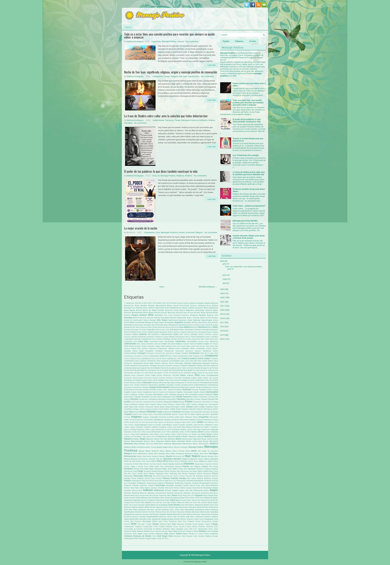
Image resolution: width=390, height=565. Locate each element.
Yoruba (158, 538)
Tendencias (173, 521)
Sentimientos (213, 507)
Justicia (154, 427)
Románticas (175, 498)
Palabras (180, 176)
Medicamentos (204, 444)
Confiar (215, 351)
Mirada (150, 454)
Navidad (177, 459)
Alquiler (164, 313)
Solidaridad (171, 514)
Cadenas (143, 334)
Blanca (158, 330)
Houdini (135, 414)
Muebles (162, 456)
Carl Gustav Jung (188, 339)
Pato (178, 471)
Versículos (128, 534)
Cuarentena (145, 358)
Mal (161, 439)
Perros (215, 473)
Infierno (195, 417)
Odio (141, 464)
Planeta (127, 478)
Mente (148, 451)
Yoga (153, 538)
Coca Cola (214, 346)
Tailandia (189, 519)
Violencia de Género (142, 536)
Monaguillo (180, 454)
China (131, 346)
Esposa (126, 395)
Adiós (167, 308)
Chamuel (192, 344)
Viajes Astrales (149, 534)
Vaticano (158, 531)
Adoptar (185, 308)
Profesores (179, 483)
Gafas (188, 404)
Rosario (187, 498)
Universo (166, 529)
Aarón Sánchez (184, 303)
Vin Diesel (199, 534)
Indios (182, 417)
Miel (199, 451)
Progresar (187, 483)
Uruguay (179, 529)
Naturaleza (168, 459)
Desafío (126, 366)
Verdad (215, 531)
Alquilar (158, 313)
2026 (222, 261)
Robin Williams (142, 498)
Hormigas (206, 412)
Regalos (175, 490)
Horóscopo (214, 412)
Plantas (140, 478)
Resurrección (153, 495)
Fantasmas (203, 397)
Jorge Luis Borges (154, 425)
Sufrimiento (134, 519)
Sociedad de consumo (133, 514)
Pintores (199, 476)
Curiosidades (174, 361)
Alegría (182, 310)
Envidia (153, 389)
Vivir (183, 536)
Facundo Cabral (156, 397)
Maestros (128, 439)
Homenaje (185, 412)
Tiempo (155, 524)
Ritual (210, 495)
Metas (162, 451)
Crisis (202, 356)
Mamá (178, 439)
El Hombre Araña (191, 383)
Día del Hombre (212, 368)
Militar (135, 454)
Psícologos (178, 485)
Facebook (145, 397)
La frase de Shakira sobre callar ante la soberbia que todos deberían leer (166, 115)
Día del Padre (139, 370)
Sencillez (205, 507)
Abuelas (143, 305)
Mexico (168, 451)
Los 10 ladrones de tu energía (246, 155)
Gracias (189, 407)
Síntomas (159, 512)
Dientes (147, 375)
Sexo (182, 509)
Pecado (140, 474)
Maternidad (176, 444)
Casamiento (153, 342)
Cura (158, 361)
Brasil (133, 332)
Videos (179, 533)
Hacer (178, 409)
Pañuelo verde (139, 469)
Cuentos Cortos (196, 358)
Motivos (139, 456)
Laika (153, 430)
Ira (137, 422)
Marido (168, 441)
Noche (182, 232)
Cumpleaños (151, 361)
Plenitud (159, 478)
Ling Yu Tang (129, 434)
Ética (186, 395)
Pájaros (197, 466)
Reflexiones (159, 490)
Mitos (168, 454)
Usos (195, 529)
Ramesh (127, 488)
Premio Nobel (153, 481)
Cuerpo (207, 358)
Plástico (147, 478)
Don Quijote (213, 378)
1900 (136, 303)
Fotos (175, 402)
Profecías (160, 483)
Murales (211, 456)
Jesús (200, 422)
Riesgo (185, 495)
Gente (162, 407)
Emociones (153, 385)
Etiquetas (239, 41)
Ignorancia (206, 414)
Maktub (157, 439)
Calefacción (155, 334)
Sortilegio (143, 517)
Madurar (215, 437)
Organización (199, 464)
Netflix (126, 461)
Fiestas (204, 399)
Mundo (204, 456)
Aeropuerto (199, 308)
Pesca (159, 476)
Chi (211, 344)
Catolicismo (180, 341)
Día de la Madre (153, 368)
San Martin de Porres (189, 502)
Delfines (157, 363)
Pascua (161, 471)
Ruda (197, 498)
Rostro (193, 498)
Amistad (143, 315)
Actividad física (129, 308)
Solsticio (179, 514)
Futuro (153, 404)
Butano (209, 332)
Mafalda (136, 439)
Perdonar (192, 473)
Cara (154, 339)
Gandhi (201, 404)
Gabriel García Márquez (165, 404)
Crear (170, 356)
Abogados (200, 303)
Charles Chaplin (202, 344)
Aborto (208, 303)
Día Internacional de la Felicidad (156, 370)
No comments (192, 41)
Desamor (134, 365)
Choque (144, 346)
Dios (154, 176)
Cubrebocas (171, 358)
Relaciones (198, 490)
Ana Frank (168, 315)
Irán (139, 422)
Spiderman (163, 517)
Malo (165, 439)
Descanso (177, 366)
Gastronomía (213, 404)
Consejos (141, 353)
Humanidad (158, 414)
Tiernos (163, 524)
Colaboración (162, 349)
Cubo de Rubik (160, 359)
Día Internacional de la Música (204, 370)
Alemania (127, 313)
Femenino (153, 399)
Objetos (210, 461)
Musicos (134, 459)
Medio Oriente (151, 447)
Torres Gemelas (198, 524)
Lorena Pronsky (182, 434)
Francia (181, 402)
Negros (200, 459)
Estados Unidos (137, 394)
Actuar (145, 308)
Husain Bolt (182, 414)
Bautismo (174, 327)
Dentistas (164, 363)
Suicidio (143, 519)
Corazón (184, 353)
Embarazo (144, 385)
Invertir (126, 422)
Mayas (195, 444)
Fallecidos (166, 397)
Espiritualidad (212, 392)
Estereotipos (158, 394)
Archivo (252, 41)
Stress (192, 517)
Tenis (184, 521)
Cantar (207, 337)
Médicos (127, 447)
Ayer (216, 325)
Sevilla (177, 510)
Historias (151, 411)
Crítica (126, 359)
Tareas (126, 521)
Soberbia (128, 123)
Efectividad (163, 383)
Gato (126, 407)
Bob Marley (174, 329)
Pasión (167, 471)
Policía (193, 478)
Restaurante (144, 495)
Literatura (144, 434)
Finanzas (138, 402)
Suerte (126, 519)
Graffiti (195, 407)
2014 (141, 303)
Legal (199, 430)
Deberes (211, 361)
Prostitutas (214, 483)
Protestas (135, 485)
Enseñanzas (206, 387)
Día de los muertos (168, 368)
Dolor (200, 378)
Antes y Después (193, 318)
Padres (186, 466)
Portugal (215, 478)
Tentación (190, 521)
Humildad (167, 414)
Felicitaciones (144, 399)
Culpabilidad (128, 361)
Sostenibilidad (152, 517)
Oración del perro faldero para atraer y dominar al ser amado (249, 237)
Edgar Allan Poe (206, 380)
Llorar (156, 434)
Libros (200, 432)
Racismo (214, 485)
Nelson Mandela (211, 459)
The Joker (141, 524)
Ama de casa (188, 313)
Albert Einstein (158, 310)
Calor (181, 334)
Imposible (154, 417)
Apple (190, 320)
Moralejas (213, 453)
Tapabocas (208, 519)
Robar (216, 495)
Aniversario (142, 318)
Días (216, 373)
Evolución (209, 394)
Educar (155, 382)
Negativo (185, 459)
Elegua (126, 385)
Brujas (151, 332)
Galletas (194, 404)
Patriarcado (185, 471)
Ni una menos (135, 461)
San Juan (183, 76)
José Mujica (167, 425)
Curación (164, 361)
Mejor (165, 447)
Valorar (140, 531)
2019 (222, 314)
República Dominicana (192, 493)
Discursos (148, 378)
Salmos (152, 500)
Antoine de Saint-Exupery (209, 318)
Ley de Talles (165, 432)
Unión (216, 527)
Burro (196, 332)
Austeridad (159, 325)
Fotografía (167, 402)
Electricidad (213, 382)
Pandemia (128, 469)
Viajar (140, 534)
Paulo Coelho (203, 471)
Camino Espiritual (138, 337)
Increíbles (170, 417)
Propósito (195, 483)
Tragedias (138, 527)
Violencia (128, 536)
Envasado (138, 390)
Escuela (202, 389)
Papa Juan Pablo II (171, 469)
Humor (174, 414)
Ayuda (127, 327)
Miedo (194, 451)
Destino (199, 365)
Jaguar (160, 422)
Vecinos (165, 531)
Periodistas (207, 474)
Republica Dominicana (175, 493)
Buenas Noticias (174, 332)
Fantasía (195, 397)
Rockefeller (156, 498)
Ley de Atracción (153, 432)
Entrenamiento (129, 390)
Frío (211, 402)
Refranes (168, 490)
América (127, 315)
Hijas (126, 412)
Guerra (142, 409)
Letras (143, 432)
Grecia (215, 407)
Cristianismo (157, 76)
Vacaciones (202, 529)
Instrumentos (148, 420)
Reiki (187, 490)
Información (213, 417)
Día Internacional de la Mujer (180, 370)
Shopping (214, 510)
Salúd (178, 500)
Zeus (166, 538)
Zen (163, 538)
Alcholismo (169, 310)
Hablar (172, 409)
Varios (152, 531)
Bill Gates (143, 330)
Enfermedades (163, 387)
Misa (156, 454)
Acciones (193, 306)
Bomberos (198, 330)
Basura (168, 327)
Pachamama (169, 467)
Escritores (186, 389)
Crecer (174, 356)
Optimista (179, 464)
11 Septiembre (129, 303)
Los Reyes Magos (204, 434)
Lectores (183, 430)
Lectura (189, 430)
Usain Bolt (188, 529)
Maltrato (171, 439)
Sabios (215, 498)
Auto (166, 325)
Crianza (196, 356)
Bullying (190, 332)
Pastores (173, 471)
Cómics (215, 349)
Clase (193, 346)
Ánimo (135, 318)
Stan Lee (177, 517)
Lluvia (161, 434)
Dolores (205, 378)
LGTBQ (187, 432)
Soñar (215, 514)
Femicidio (162, 399)
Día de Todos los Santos (185, 368)
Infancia (188, 417)
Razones (154, 488)
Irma (143, 422)
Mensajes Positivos (189, 120)
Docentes (186, 378)
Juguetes (147, 427)
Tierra (169, 524)
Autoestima (173, 325)
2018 (155, 303)
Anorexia (157, 318)
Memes (171, 447)
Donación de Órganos (133, 380)
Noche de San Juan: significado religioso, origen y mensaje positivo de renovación (170, 72)
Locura (167, 434)
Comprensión (169, 351)
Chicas (215, 344)
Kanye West (181, 427)
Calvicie (187, 334)
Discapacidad (212, 375)
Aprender (196, 320)
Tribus (155, 527)
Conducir (198, 351)
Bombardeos (189, 330)
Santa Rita (184, 505)
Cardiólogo (166, 339)
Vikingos (191, 534)
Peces (146, 474)
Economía (191, 380)
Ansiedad (165, 318)
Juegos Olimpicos (136, 427)
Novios (190, 461)
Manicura (197, 439)
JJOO (216, 422)
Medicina (214, 443)
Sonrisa (210, 514)
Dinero (183, 375)
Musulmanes (143, 459)
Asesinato (128, 325)
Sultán (149, 519)
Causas (201, 342)
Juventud (162, 427)
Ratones (147, 488)
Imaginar (146, 417)
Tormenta (188, 524)
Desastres (169, 366)
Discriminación (138, 378)
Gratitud (209, 407)
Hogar (159, 412)
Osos (162, 467)
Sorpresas (135, 517)
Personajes (138, 476)
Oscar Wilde (149, 467)
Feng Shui (190, 399)
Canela (192, 337)
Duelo (172, 380)
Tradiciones (129, 526)
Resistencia (214, 493)
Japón (183, 422)
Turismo (182, 527)
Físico (153, 402)
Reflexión (203, 120)
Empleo (177, 385)
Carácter (159, 339)
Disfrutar (162, 378)
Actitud (215, 305)
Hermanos (208, 409)
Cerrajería (171, 344)
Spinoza (170, 517)
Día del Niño (128, 370)
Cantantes (200, 337)
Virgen (165, 536)
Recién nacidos (186, 488)
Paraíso (215, 469)
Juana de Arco (198, 425)
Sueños (215, 517)
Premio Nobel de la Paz (167, 481)
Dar (195, 361)
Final (133, 402)
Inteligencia (158, 419)
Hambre (192, 409)
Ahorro (139, 310)
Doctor (194, 378)
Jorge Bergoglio (140, 425)
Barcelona (161, 327)
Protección (127, 485)
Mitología (162, 454)
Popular (226, 41)
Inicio (128, 27)
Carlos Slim (214, 339)
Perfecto (199, 474)
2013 (222, 339)
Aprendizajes (206, 320)
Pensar (185, 473)
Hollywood (167, 412)
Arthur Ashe (207, 322)
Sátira (147, 507)
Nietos (153, 461)
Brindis (144, 332)
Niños (165, 461)
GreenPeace (128, 409)
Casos (161, 342)
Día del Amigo (200, 368)
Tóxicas (207, 524)
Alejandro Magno (211, 310)
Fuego (167, 76)
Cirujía (182, 346)
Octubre (135, 464)
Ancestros (185, 315)
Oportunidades (168, 464)
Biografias (151, 329)
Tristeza (168, 526)
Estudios (180, 394)
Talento (196, 519)
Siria (168, 512)
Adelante (152, 308)
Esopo (216, 390)
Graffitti (202, 407)
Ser (148, 509)
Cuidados (214, 359)
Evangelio (193, 394)
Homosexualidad (196, 412)
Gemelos (141, 407)
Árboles (148, 322)
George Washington (172, 407)
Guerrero (148, 409)
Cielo (163, 346)
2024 (222, 293)
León (139, 432)
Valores (147, 531)
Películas (173, 473)
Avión (208, 325)
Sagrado (136, 500)
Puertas (192, 485)
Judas (215, 425)
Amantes (197, 313)
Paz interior (132, 474)
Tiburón (148, 524)
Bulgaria (184, 332)
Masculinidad (139, 444)
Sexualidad (189, 509)
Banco (149, 327)
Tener (180, 521)
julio (224, 264)
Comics (209, 349)
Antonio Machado (150, 320)
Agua (126, 310)
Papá (146, 469)
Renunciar (143, 493)
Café (149, 334)
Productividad (151, 483)
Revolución (163, 495)
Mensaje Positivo (169, 41)
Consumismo (160, 353)
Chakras (178, 344)
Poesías (182, 478)
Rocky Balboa (165, 498)
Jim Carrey (208, 422)
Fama (173, 397)
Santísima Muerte (202, 505)
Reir (191, 490)
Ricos (180, 495)
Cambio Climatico (204, 334)
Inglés (126, 420)
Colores (192, 349)
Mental (141, 451)
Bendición (194, 327)
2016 (146, 303)
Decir (216, 361)
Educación (147, 382)
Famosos (169, 120)
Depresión (206, 363)
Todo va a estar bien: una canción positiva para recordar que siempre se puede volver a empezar (169, 36)
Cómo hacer (138, 351)
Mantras (127, 441)
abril (224, 283)
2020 (159, 303)
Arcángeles (169, 322)
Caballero (127, 334)
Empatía (162, 385)
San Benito (211, 500)
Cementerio (150, 344)
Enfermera (174, 387)
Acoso (208, 306)
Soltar (185, 514)
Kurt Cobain (204, 427)
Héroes (215, 409)
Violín (154, 536)
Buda (156, 332)
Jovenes (189, 425)
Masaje (205, 441)
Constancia (151, 353)
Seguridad (178, 507)
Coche (133, 348)
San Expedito (146, 502)
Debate (204, 361)
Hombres (176, 412)
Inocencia (139, 420)
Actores (139, 308)
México (174, 451)
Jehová (193, 422)
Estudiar (172, 394)
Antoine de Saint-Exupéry (133, 320)
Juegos (126, 427)
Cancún (187, 337)
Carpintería (128, 342)
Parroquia (147, 471)
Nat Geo (159, 459)
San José (155, 502)
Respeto (127, 495)
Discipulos (128, 378)
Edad (197, 380)
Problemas (141, 483)
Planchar (214, 476)
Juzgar (169, 427)
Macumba (171, 437)
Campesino (159, 337)
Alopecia (151, 313)
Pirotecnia (207, 476)
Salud (172, 500)
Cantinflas (214, 337)
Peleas (166, 474)
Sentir (126, 510)
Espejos (134, 392)
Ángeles (202, 315)
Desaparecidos (143, 366)
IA (189, 414)
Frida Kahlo (205, 402)
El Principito (203, 382)
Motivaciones (130, 456)
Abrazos (214, 303)
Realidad (161, 488)
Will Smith (135, 538)
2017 (150, 303)
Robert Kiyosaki (129, 498)
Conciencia (189, 351)
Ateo (153, 325)
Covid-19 (163, 356)
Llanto (151, 434)
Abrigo (137, 306)
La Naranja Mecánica (136, 430)
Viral (159, 536)
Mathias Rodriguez (135, 41)
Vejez (170, 531)
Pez (171, 476)
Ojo (150, 464)
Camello (215, 334)
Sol (150, 514)
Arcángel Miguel (158, 322)
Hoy (140, 414)
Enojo (198, 387)
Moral (206, 454)
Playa (153, 478)
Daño (191, 361)
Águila (132, 310)
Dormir (150, 380)
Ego (168, 382)
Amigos (134, 315)
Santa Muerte (174, 505)
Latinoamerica (160, 430)
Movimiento (147, 456)
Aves (203, 325)
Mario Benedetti (178, 441)
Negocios (193, 459)
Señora (135, 510)
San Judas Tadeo (174, 502)
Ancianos (194, 315)
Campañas (150, 337)
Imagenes (136, 416)
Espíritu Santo (199, 392)
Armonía (195, 322)
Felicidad (134, 399)
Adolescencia (175, 308)
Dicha (133, 375)
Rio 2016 (191, 495)
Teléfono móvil (157, 521)
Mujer (188, 456)
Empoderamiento (187, 385)
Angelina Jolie (212, 315)
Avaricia (191, 325)
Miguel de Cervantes (210, 451)
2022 (163, 303)
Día (204, 365)
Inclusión (162, 417)
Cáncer (172, 337)
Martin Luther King (194, 441)
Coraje (177, 353)
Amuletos (159, 315)
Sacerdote (128, 500)
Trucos (175, 527)
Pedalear (152, 474)
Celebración (213, 342)
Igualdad (214, 414)
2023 (168, 303)
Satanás (141, 507)
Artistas (215, 322)
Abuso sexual (173, 305)
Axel (212, 325)
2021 (222, 306)
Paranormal (128, 471)
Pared (135, 471)
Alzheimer (179, 313)
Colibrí (177, 349)
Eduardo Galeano (136, 383)
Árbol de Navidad (137, 322)
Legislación (206, 430)
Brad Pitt (127, 332)
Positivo (188, 176)
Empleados (170, 385)
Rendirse (135, 493)
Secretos (153, 507)
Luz (156, 436)
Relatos (206, 490)
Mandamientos (187, 439)
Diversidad (178, 378)
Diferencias (167, 375)
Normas (177, 461)
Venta (196, 531)
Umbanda (209, 527)
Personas (148, 476)
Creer (190, 356)
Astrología (147, 325)
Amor (151, 315)
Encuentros (137, 387)
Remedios (127, 493)
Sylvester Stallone (180, 519)
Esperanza (147, 392)
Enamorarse (128, 387)
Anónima (150, 318)
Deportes (187, 363)
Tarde (216, 519)
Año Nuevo (162, 320)
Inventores (207, 419)
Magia (142, 439)
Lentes (134, 432)
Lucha (126, 436)
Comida (127, 351)
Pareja (140, 471)
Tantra (201, 519)
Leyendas (175, 432)
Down (155, 380)
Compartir (149, 351)
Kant (174, 427)
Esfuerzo (210, 390)
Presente (189, 481)
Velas (175, 531)
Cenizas (157, 344)
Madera (179, 436)
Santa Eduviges (139, 505)
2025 (222, 289)
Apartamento (173, 320)
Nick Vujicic (146, 461)
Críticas (132, 358)
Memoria (177, 447)
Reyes (169, 495)
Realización (169, 488)
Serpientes (165, 510)
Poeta (189, 478)
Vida (166, 533)
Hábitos (166, 409)
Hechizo (200, 409)
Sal (148, 500)
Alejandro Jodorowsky (195, 310)
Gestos (182, 407)
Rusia (202, 498)
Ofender (146, 464)
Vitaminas (177, 536)
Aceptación (202, 306)
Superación (156, 519)
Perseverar (128, 476)
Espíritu (155, 392)
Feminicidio (171, 399)
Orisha (126, 467)
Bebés (181, 327)
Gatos (131, 407)
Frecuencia (197, 402)
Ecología (183, 380)
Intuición (199, 420)
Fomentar (159, 402)
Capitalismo (147, 339)
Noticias (184, 461)
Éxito (216, 394)
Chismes (137, 346)
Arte (200, 322)
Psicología (160, 485)
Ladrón (147, 430)
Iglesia (198, 414)
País (191, 467)
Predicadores (136, 481)
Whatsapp (127, 538)
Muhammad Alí (178, 456)
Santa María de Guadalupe (156, 505)
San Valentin (202, 502)
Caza (206, 342)
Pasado (154, 471)
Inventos (215, 420)
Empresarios (213, 385)
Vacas (210, 529)
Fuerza (141, 404)
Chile (126, 346)
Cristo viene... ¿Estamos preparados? (249, 206)
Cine (178, 346)
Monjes (196, 454)
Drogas (161, 380)
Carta (140, 341)
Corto (216, 353)
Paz (125, 473)
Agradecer (213, 308)
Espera (139, 392)
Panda (215, 467)
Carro (135, 342)
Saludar (183, 500)
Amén (215, 312)
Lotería (215, 434)
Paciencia (178, 467)
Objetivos (203, 461)
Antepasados (181, 318)
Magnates (149, 439)
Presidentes (198, 481)
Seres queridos (155, 510)
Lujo (143, 437)
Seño (130, 510)
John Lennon (128, 425)
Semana (186, 507)
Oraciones (190, 232)
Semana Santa (195, 507)
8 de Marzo (174, 303)
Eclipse (177, 380)
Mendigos (184, 447)
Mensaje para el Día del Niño (245, 221)
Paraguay (207, 469)
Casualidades (169, 342)
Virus (170, 536)
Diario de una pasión (205, 373)
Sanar (209, 502)
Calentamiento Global (169, 334)
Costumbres (154, 356)
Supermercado (167, 519)
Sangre (215, 502)
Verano (209, 531)
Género (156, 407)
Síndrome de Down (148, 512)
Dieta (153, 375)
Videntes (172, 534)
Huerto (145, 414)
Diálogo (194, 373)
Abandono (193, 303)
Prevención (208, 481)
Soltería (189, 514)
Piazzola (189, 476)
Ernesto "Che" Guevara (165, 390)
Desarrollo (161, 366)
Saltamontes (160, 500)
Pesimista (165, 476)
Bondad (205, 329)
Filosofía (211, 399)
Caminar (127, 337)
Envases (146, 390)
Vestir (135, 534)
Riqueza (198, 495)
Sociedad (214, 512)
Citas (188, 346)
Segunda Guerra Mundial (165, 507)
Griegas (136, 409)
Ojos (154, 464)
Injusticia (132, 420)
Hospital (128, 414)
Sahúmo (143, 500)
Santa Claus (128, 505)
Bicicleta (127, 330)
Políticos (207, 478)
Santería (191, 505)
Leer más (211, 65)
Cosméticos (138, 356)
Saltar (167, 500)
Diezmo (159, 375)
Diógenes (190, 375)
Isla (147, 422)
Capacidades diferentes (132, 339)
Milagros (128, 453)
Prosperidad (204, 483)
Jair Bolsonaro (168, 422)
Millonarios (142, 453)
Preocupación (181, 481)
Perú (154, 476)
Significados (193, 76)
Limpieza (214, 432)
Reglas (182, 490)
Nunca (196, 461)
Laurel (168, 430)
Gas (206, 404)
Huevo (150, 414)
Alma (145, 312)
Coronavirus (194, 353)
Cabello (135, 334)
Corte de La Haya (206, 353)
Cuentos (185, 358)
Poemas (174, 478)
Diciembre (140, 375)
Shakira (211, 120)
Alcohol (176, 310)
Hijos (131, 412)
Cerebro (164, 344)
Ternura (127, 524)
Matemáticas (158, 444)
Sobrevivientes (205, 512)
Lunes (148, 437)
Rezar (174, 495)
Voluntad (201, 536)
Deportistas (197, 363)
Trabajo (214, 524)
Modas (173, 454)
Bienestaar (135, 330)
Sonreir (204, 514)
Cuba (153, 359)
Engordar (192, 387)
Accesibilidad (184, 306)
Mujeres (196, 456)
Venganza (189, 531)
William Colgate (145, 538)
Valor (134, 531)
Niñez (159, 461)
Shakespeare (199, 510)
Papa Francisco (155, 469)
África (206, 308)
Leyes (181, 432)
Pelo (179, 474)
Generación (149, 407)
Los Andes (193, 434)
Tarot (132, 521)
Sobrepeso (195, 512)
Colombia (185, 348)
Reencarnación (137, 490)
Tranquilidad (147, 527)
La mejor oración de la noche (140, 228)
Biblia (215, 327)
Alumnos (171, 312)
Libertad (193, 432)
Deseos (184, 365)
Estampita (148, 395)
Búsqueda (202, 332)
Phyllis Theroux (179, 476)
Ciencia (168, 346)
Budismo (163, 332)
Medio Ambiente (138, 447)
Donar (145, 380)
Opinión (159, 464)
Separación (142, 510)
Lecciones (176, 429)
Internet (192, 419)
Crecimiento (182, 356)
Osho (156, 466)
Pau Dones (193, 471)
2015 (222, 331)
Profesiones (169, 483)
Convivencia (170, 353)
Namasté (152, 459)
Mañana (147, 441)
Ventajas (202, 531)
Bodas (182, 330)
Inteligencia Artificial (171, 420)
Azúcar (132, 327)
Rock (150, 498)
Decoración (138, 363)
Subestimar (200, 517)
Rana (132, 488)
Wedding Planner (211, 536)
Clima (208, 346)
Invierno (132, 422)
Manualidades (137, 441)
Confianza (207, 351)
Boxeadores (214, 330)
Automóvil (183, 325)
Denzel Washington (176, 363)
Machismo (162, 436)
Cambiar (193, 334)
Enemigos (145, 387)
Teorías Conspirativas (203, 521)
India (177, 417)
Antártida (173, 318)
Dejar (151, 363)
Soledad (162, 514)
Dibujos (127, 375)
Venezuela (181, 531)
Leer (194, 429)
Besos (210, 327)
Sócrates (146, 514)
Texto (133, 524)
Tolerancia (180, 524)
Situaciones (181, 512)
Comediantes (200, 349)
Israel (151, 422)
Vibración (159, 534)
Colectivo (171, 349)
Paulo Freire (213, 471)
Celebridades (158, 120)
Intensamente (184, 420)
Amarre (209, 312)
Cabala (215, 332)
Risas (205, 495)
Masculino (149, 444)
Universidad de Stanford (153, 529)
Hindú (136, 412)
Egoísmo (174, 383)
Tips (174, 524)
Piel (194, 476)
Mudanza (155, 456)
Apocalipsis (183, 320)
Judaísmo (208, 425)
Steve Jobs (185, 517)
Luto (152, 437)
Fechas (126, 399)
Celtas (143, 344)
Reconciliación (198, 488)
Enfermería (183, 387)
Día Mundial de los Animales (180, 373)
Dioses (203, 375)
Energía (152, 387)
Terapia (215, 521)
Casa (146, 341)
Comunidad (179, 351)
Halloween (185, 409)
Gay (136, 407)
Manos (204, 439)
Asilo (141, 325)
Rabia (208, 485)
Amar (203, 312)
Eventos (201, 395)
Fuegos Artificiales (131, 404)
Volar (195, 536)
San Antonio (202, 500)
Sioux (164, 512)
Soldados (155, 514)
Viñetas (206, 534)
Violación (214, 534)
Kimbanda (196, 427)
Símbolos (138, 512)
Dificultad (175, 375)
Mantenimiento (212, 439)
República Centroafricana (157, 493)
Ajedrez (145, 310)
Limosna (207, 432)
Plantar (133, 478)
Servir (172, 510)
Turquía (188, 527)
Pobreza (166, 478)
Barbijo (155, 327)
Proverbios (143, 485)
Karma (188, 427)
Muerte (169, 456)
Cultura (143, 361)
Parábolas (192, 469)
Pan (210, 467)
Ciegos (157, 346)
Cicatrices (151, 346)
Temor (165, 521)
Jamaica (177, 422)
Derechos (214, 363)
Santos (135, 507)
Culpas (136, 361)
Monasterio (189, 454)
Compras (159, 351)
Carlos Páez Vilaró (202, 339)
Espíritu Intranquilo (184, 392)
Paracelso (199, 469)
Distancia (169, 378)
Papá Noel (183, 469)
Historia (142, 412)
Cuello (179, 359)
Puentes (186, 485)
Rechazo (177, 488)
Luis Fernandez (136, 437)
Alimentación (137, 312)
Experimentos (129, 397)
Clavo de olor (200, 346)
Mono (202, 454)
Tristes (161, 526)
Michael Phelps (184, 451)
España (127, 392)
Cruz (138, 358)
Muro (216, 456)
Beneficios (203, 327)
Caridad (174, 339)
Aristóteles (187, 322)
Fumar (147, 404)
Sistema (173, 512)
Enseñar (215, 387)
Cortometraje (128, 356)
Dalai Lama (185, 361)
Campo (165, 337)
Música (180, 41)
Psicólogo (170, 485)
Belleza (187, 327)
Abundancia (161, 305)
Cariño (179, 339)
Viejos (185, 534)
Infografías (204, 417)
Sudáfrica (207, 517)
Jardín (188, 422)
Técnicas (138, 521)
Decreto (146, 363)
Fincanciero (147, 402)
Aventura (198, 325)
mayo (225, 279)
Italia (155, 422)
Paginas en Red (200, 562)
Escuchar (195, 390)
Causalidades (192, 342)
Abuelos (151, 305)
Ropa (182, 498)
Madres (207, 436)
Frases (177, 120)
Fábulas (138, 397)
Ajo (150, 310)
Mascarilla (213, 441)
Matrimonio (187, 444)
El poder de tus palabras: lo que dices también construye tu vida (160, 171)
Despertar (192, 365)
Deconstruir (128, 363)
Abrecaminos (129, 306)
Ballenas (144, 327)
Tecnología (146, 521)
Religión (174, 76)
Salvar (189, 500)
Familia (179, 397)
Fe (159, 176)
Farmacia (211, 397)
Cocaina (127, 349)
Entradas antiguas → (208, 287)
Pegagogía (159, 474)
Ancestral (177, 315)
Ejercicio (180, 382)
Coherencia (153, 349)
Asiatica (136, 325)
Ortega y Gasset (136, 467)
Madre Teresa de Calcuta (193, 436)
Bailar (138, 327)
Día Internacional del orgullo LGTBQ (154, 373)
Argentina (178, 322)
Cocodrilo (144, 349)
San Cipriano (136, 502)
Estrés (166, 395)
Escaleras (178, 390)
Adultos (191, 308)
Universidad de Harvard (133, 529)
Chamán (186, 344)
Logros (173, 434)
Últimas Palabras (198, 527)
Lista (137, 434)
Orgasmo (208, 464)
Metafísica (155, 451)
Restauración (135, 495)
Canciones (156, 41)
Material (167, 444)
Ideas (193, 414)
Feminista (181, 399)
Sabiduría (208, 498)
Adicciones (160, 308)
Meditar (159, 447)
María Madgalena (157, 441)
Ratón (142, 488)
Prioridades (132, 483)
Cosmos (145, 356)
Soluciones (196, 514)
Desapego (153, 366)
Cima (174, 346)
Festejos (197, 399)
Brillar (139, 332)
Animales (128, 317)
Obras (215, 461)
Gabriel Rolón (180, 404)
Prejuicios (145, 481)
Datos (199, 361)
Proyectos (151, 485)
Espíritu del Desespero (167, 392)
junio (225, 275)
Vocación (189, 536)
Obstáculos (128, 464)
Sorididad (127, 517)
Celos (138, 344)
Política (200, 478)
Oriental (215, 464)
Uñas (173, 529)
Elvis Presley (135, 385)
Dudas (167, 380)
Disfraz (155, 378)
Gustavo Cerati (157, 409)
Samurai (195, 500)
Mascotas (128, 443)
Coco (138, 349)
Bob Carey (165, 330)
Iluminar (127, 417)
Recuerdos (207, 488)
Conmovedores (130, 353)
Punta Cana (200, 485)
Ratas (137, 488)
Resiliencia (205, 493)
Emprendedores (200, 385)
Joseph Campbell (178, 425)
